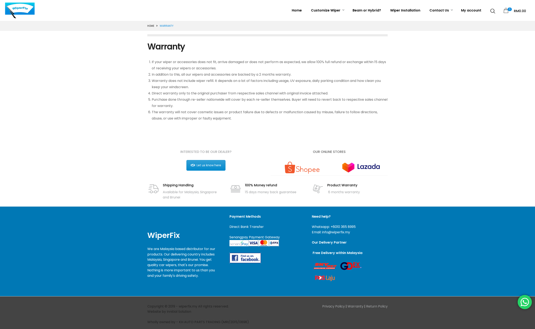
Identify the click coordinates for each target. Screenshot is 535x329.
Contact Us (439, 10)
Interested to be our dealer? (206, 151)
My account (471, 10)
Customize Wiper (326, 10)
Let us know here (209, 165)
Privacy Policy (333, 306)
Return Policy (377, 306)
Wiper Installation (405, 10)
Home (297, 10)
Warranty (355, 306)
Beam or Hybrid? (367, 10)
